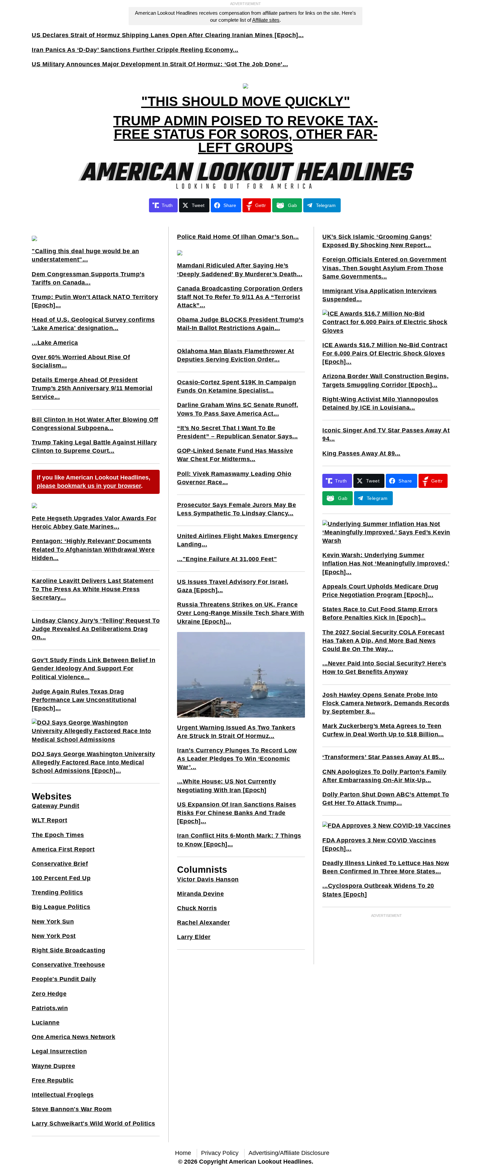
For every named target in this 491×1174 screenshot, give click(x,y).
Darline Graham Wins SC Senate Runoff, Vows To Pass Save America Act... (237, 409)
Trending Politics (57, 892)
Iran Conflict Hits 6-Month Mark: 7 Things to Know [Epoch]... (239, 839)
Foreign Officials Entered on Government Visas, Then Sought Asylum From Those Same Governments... (384, 268)
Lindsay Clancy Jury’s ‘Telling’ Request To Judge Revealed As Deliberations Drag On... (96, 629)
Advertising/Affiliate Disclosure (289, 1153)
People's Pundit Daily (64, 979)
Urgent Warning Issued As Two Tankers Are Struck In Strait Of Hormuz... (236, 731)
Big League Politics (61, 906)
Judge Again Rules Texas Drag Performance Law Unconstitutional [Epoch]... (84, 700)
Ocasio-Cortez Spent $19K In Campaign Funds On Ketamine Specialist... (236, 386)
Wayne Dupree (53, 1066)
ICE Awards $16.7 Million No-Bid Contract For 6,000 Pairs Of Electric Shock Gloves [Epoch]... (384, 353)
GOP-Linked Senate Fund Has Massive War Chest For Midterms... (235, 454)
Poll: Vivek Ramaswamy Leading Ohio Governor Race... (234, 478)
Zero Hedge (49, 993)
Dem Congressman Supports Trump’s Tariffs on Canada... (88, 278)
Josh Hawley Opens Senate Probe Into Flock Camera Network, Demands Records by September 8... (386, 703)
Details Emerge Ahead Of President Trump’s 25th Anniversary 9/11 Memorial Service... (92, 388)
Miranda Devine (200, 893)
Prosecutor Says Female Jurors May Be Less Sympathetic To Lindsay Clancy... (236, 509)
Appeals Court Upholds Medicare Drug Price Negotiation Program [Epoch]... (380, 590)
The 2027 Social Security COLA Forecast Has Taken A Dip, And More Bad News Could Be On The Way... (383, 640)
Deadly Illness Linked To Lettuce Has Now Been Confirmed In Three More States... (385, 867)
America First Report (63, 849)
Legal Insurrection (59, 1051)
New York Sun (53, 921)
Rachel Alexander (203, 922)
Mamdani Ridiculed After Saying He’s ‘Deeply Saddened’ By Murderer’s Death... (239, 269)
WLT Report (49, 820)
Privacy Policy (219, 1153)
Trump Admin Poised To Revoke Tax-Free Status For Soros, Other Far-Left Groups (245, 134)
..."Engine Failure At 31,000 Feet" (227, 559)
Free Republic (53, 1080)
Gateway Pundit (55, 806)
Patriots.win (50, 1008)
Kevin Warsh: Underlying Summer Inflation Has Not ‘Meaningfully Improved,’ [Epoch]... (385, 563)
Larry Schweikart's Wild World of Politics (93, 1123)
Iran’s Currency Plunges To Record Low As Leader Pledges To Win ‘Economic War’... (237, 758)
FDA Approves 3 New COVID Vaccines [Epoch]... (379, 844)
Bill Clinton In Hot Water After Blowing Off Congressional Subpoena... (95, 423)
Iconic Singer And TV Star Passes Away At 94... (386, 434)
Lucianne (45, 1022)
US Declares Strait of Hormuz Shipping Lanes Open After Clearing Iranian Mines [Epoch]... (168, 35)
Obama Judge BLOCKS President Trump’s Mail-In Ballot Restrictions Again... (240, 323)
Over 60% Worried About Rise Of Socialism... (81, 361)
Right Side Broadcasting (69, 950)
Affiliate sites (266, 20)
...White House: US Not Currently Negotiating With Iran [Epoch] (226, 785)
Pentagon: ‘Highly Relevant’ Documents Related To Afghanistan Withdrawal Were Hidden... (93, 549)
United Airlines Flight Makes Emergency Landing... (237, 540)
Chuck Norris (197, 908)
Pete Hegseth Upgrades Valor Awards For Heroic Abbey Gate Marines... (94, 522)
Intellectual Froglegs (63, 1094)
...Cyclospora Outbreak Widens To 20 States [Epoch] (378, 889)
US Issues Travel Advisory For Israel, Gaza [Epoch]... (233, 586)
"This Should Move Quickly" (245, 101)
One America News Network (73, 1037)
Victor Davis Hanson (208, 879)
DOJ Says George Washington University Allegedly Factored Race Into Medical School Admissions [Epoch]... (93, 762)
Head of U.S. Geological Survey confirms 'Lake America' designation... (93, 323)
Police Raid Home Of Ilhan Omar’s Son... (238, 236)
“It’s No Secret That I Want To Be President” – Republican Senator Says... (237, 432)
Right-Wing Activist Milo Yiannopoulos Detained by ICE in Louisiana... (380, 403)
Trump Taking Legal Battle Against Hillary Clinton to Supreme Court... (94, 446)
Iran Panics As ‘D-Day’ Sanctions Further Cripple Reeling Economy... (135, 49)
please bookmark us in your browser (89, 486)
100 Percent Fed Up (61, 878)
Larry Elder (194, 937)
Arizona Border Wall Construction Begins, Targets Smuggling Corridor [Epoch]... (385, 380)
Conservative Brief (60, 863)
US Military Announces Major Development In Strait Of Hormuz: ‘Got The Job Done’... (160, 64)
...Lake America (55, 342)
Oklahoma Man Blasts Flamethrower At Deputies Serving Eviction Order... (235, 355)
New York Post (54, 936)
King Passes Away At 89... (361, 453)
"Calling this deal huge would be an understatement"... (85, 255)
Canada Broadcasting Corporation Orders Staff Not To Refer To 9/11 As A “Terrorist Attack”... (240, 297)
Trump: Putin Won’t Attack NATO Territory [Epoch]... (95, 301)
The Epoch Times (58, 835)
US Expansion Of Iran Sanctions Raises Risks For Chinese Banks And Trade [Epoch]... (236, 813)
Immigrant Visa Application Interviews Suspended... (379, 295)
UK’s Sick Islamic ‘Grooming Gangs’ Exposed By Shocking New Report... (377, 240)
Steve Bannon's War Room (72, 1109)
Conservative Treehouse (68, 964)
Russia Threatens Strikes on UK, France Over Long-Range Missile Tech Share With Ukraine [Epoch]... (240, 613)
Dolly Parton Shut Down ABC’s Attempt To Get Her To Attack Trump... (385, 798)
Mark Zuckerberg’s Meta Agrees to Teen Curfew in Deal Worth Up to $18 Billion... (383, 730)
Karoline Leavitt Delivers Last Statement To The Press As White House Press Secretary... (92, 589)
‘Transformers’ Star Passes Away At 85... (383, 757)
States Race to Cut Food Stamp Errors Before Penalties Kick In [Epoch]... (380, 613)
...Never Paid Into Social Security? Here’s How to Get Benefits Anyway (384, 667)
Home (183, 1153)
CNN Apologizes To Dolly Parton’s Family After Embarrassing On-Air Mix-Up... (384, 775)
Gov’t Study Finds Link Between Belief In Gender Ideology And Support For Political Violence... (93, 668)
